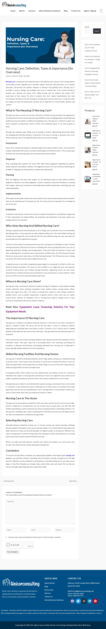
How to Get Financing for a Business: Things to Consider (92, 59)
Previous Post (8, 481)
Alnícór (22, 11)
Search (87, 27)
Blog (66, 11)
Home (13, 11)
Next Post (73, 481)
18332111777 (78, 596)
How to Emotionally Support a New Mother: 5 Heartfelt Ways (93, 83)
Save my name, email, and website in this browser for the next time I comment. (34, 537)
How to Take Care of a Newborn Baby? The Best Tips (92, 95)
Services (31, 11)
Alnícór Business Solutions (49, 11)
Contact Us (75, 11)
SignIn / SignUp (90, 11)
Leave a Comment (12, 76)
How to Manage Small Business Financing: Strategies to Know (92, 71)
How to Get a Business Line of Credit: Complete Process (92, 48)
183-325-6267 (78, 593)
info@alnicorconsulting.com (83, 591)
